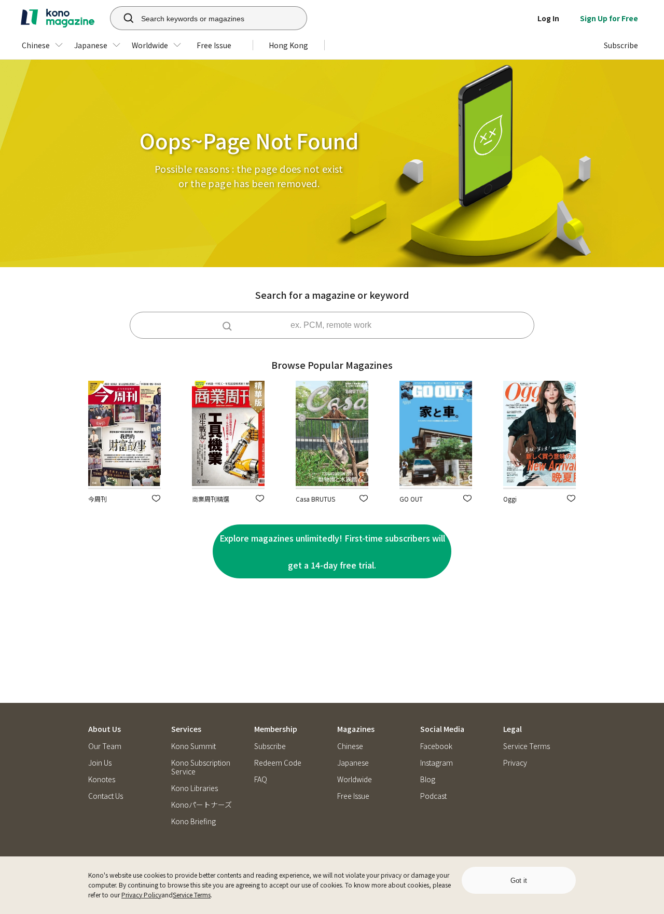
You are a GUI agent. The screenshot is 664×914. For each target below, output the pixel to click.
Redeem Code (277, 762)
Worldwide (354, 779)
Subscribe (270, 746)
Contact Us (105, 796)
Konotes (101, 779)
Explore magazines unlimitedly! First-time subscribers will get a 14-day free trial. (332, 551)
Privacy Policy (141, 894)
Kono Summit (193, 746)
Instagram (436, 762)
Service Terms (192, 894)
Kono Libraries (194, 788)
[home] (57, 18)
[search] (123, 18)
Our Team (104, 746)
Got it (518, 880)
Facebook (436, 746)
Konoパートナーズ (201, 804)
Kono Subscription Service (200, 767)
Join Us (100, 762)
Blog (427, 779)
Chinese (350, 746)
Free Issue (353, 796)
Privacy (515, 762)
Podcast (433, 796)
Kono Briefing (193, 821)
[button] (156, 498)
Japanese (353, 762)
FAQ (260, 779)
